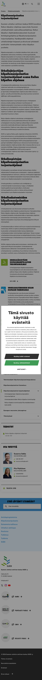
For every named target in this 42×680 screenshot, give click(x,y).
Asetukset (21, 369)
